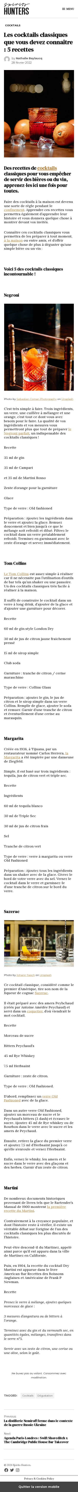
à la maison (13, 240)
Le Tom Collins (16, 574)
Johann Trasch (25, 975)
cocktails (47, 168)
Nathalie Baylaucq (29, 58)
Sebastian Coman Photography (36, 399)
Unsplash (67, 399)
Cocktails (12, 25)
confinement (14, 210)
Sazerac (41, 993)
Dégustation (45, 1395)
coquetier (35, 1011)
